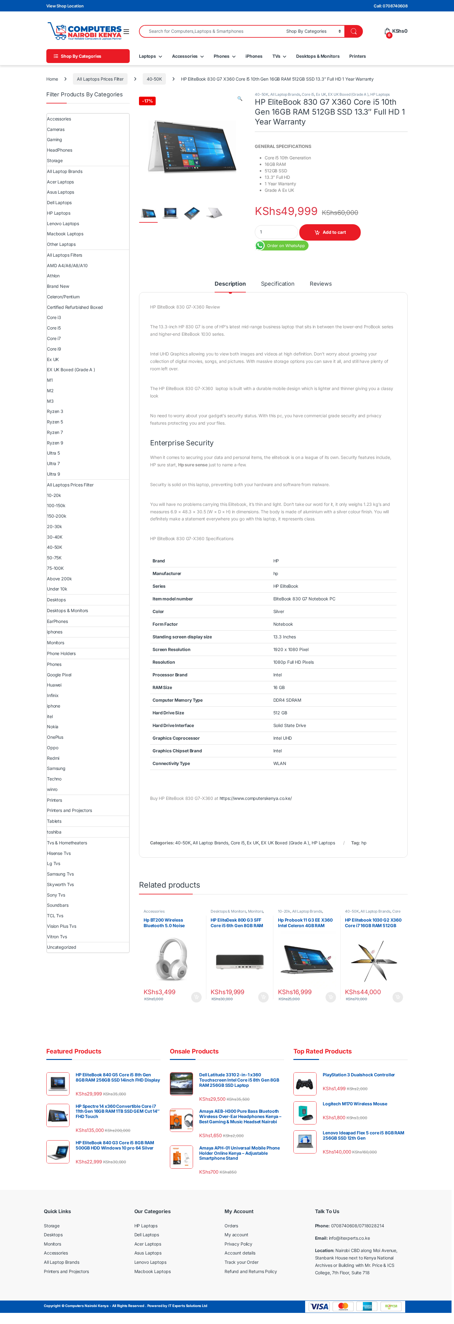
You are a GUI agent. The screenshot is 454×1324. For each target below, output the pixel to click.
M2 (50, 390)
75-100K (55, 568)
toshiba (54, 831)
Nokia (52, 726)
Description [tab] (230, 284)
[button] (239, 98)
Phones (221, 56)
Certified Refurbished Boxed (75, 307)
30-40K (54, 537)
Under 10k (57, 588)
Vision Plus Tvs (61, 926)
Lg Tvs (53, 863)
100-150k (56, 505)
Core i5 (308, 94)
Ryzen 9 (55, 442)
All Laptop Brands (285, 94)
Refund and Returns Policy (251, 1271)
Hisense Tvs (58, 853)
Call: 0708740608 (391, 5)
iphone (53, 705)
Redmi (53, 758)
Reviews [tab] (321, 284)
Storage (55, 160)
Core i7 (54, 338)
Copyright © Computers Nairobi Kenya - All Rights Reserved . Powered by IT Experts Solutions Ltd (125, 1306)
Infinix (53, 695)
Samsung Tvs (60, 873)
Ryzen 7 (55, 432)
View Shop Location (64, 5)
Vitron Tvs (57, 936)
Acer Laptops (60, 181)
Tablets (54, 821)
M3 (50, 401)
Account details (240, 1252)
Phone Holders (61, 653)
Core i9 (54, 348)
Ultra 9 (53, 474)
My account (236, 1234)
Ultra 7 (53, 463)
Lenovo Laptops (63, 223)
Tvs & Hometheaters (67, 842)
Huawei (54, 684)
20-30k (54, 526)
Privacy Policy (238, 1243)
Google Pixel (59, 674)
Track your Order (242, 1262)
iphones (54, 631)
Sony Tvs (56, 894)
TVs (276, 56)
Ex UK (321, 94)
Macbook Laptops (65, 233)
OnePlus (55, 737)
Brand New (58, 286)
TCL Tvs (55, 915)
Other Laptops (61, 244)
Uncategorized (61, 947)
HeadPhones (59, 150)
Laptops (147, 56)
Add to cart (334, 232)
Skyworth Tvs (60, 884)
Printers (357, 56)
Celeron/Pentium (63, 296)
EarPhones (57, 621)
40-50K (154, 79)
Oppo (52, 747)
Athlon (53, 275)
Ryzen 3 (55, 411)
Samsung (56, 768)
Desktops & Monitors (317, 56)
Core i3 (54, 317)
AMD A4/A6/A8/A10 (67, 265)
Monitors (255, 911)
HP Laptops (380, 94)
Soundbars (58, 905)
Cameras (56, 129)
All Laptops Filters (64, 255)
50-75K (54, 557)
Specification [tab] (278, 284)
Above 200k (59, 578)
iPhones (254, 56)
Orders (231, 1225)
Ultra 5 (53, 453)
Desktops (56, 599)
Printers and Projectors (69, 810)
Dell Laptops (59, 202)
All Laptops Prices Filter (100, 79)
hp (364, 842)
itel (50, 716)
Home (52, 79)
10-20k (284, 911)
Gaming (54, 139)
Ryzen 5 (55, 421)
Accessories (185, 56)
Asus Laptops (60, 192)
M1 (50, 380)
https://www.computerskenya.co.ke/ (256, 798)
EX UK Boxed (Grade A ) (348, 94)
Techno (54, 778)
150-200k (56, 516)
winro (52, 789)
